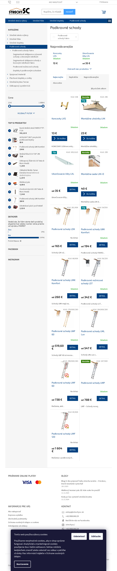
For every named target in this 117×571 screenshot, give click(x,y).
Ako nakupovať (55, 2)
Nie (9, 235)
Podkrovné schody (18, 46)
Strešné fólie (15, 39)
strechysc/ (70, 524)
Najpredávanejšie (91, 77)
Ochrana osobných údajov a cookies (23, 522)
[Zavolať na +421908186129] (12, 2)
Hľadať (69, 12)
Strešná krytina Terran (19, 82)
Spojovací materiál (17, 74)
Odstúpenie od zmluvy (17, 526)
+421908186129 (72, 516)
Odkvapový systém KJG (20, 85)
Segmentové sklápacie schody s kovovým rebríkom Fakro (27, 61)
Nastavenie (22, 564)
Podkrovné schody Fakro (23, 50)
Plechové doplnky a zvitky (21, 78)
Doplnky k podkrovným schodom (27, 70)
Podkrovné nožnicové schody (26, 66)
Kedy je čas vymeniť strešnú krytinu (76, 497)
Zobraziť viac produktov (78, 69)
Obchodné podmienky (17, 518)
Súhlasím (96, 536)
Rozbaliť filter (25, 113)
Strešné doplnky (17, 42)
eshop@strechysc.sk (75, 512)
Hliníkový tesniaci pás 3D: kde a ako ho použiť (80, 490)
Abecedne (57, 83)
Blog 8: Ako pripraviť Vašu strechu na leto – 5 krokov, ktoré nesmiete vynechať (83, 482)
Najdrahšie (73, 77)
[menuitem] (17, 21)
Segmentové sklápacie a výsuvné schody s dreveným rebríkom (27, 55)
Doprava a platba (15, 515)
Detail (72, 189)
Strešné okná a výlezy (19, 35)
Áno (9, 229)
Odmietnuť (79, 536)
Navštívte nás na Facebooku (78, 520)
